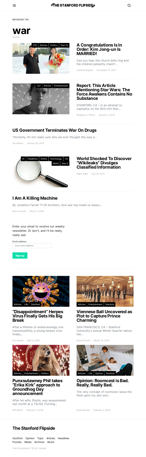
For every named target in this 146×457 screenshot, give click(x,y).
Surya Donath (83, 340)
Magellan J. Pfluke (86, 115)
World (56, 163)
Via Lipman (18, 340)
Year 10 (64, 45)
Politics (54, 45)
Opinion (99, 373)
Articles (43, 45)
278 (35, 45)
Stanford (35, 304)
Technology (56, 158)
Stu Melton (17, 143)
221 (39, 85)
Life (26, 304)
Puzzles (17, 441)
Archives (39, 441)
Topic (40, 438)
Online (44, 158)
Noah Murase (83, 410)
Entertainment (61, 85)
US (66, 158)
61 (23, 158)
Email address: (19, 241)
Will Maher (17, 410)
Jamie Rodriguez (85, 70)
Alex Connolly (19, 211)
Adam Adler (82, 173)
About (50, 441)
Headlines (33, 158)
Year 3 (65, 163)
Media (28, 441)
